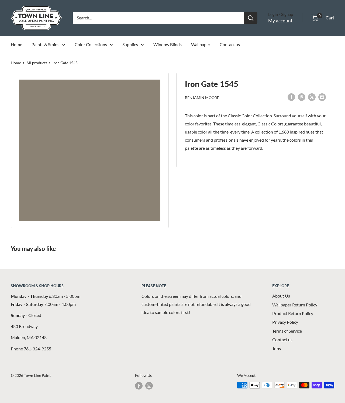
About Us (281, 295)
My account (280, 20)
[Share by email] (322, 97)
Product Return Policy (292, 313)
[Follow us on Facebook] (139, 386)
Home (16, 44)
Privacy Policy (285, 322)
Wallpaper (200, 44)
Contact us (230, 44)
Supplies (130, 44)
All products (36, 62)
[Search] (250, 18)
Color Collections (91, 44)
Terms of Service (287, 330)
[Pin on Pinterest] (301, 97)
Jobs (276, 348)
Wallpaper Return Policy (294, 304)
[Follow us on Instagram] (149, 386)
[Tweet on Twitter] (312, 97)
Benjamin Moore (202, 97)
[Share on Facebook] (291, 97)
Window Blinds (167, 44)
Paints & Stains (45, 44)
